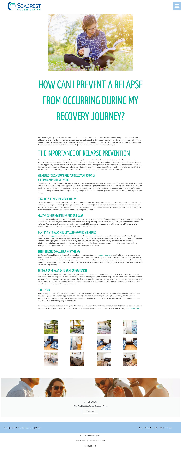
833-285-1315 (133, 308)
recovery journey (104, 255)
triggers (54, 236)
